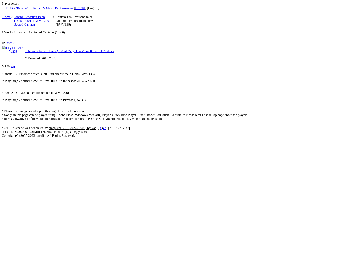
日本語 (80, 8)
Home (6, 17)
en (104, 128)
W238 (11, 43)
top (13, 66)
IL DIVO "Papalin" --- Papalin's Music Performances (37, 8)
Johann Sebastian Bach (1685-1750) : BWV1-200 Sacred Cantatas (31, 20)
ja (100, 128)
